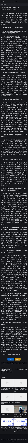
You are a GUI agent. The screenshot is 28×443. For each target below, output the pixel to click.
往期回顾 (22, 439)
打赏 (17, 359)
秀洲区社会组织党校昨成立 (21, 369)
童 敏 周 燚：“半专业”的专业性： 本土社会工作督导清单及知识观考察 (7, 429)
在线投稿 (12, 439)
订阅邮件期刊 (17, 439)
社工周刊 (14, 2)
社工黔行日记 (17, 402)
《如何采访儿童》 (5, 414)
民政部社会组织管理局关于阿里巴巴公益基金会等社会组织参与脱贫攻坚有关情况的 (6, 371)
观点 (2, 4)
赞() (18, 9)
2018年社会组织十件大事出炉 (10, 8)
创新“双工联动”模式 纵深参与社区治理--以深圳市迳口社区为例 (20, 390)
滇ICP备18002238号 (14, 441)
